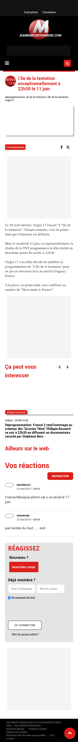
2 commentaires (15, 147)
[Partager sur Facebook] (62, 146)
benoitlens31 (24, 484)
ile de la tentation (36, 97)
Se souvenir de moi (23, 598)
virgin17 (9, 100)
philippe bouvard (16, 412)
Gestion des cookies (16, 732)
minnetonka (23, 515)
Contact (10, 738)
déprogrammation (15, 97)
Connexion (49, 12)
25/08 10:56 (21, 420)
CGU (52, 735)
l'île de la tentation (57, 97)
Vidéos (9, 420)
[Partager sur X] (68, 146)
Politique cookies (37, 728)
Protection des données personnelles (26, 735)
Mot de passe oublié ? (25, 634)
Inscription (31, 12)
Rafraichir (60, 476)
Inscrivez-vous (23, 567)
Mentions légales (15, 728)
